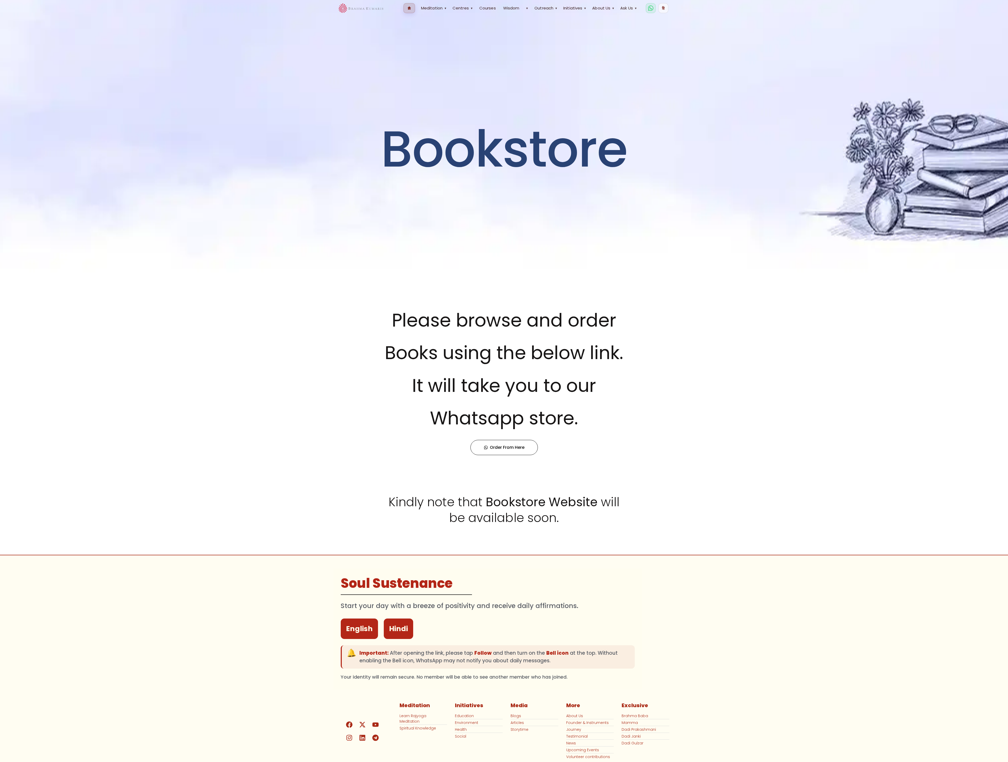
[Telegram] (375, 737)
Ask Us (628, 8)
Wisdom (511, 8)
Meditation (433, 8)
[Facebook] (349, 724)
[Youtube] (375, 724)
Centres (462, 8)
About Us (603, 8)
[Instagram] (349, 737)
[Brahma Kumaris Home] (361, 8)
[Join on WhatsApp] (651, 8)
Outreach (545, 8)
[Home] (409, 8)
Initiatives (574, 8)
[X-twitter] (362, 724)
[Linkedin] (362, 737)
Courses (487, 8)
